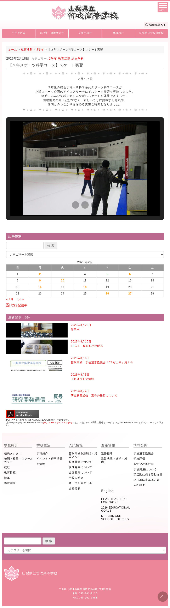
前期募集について (80, 461)
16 (40, 287)
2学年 (53, 58)
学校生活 (43, 445)
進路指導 (107, 453)
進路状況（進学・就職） (114, 460)
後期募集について (80, 467)
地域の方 (118, 32)
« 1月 (9, 299)
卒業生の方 (85, 32)
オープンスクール (80, 483)
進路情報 (108, 445)
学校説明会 (76, 477)
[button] (75, 205)
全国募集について (80, 472)
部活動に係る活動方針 (148, 474)
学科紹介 (42, 453)
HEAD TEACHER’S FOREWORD (114, 500)
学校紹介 (11, 445)
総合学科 (78, 58)
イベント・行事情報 (49, 458)
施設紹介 (10, 483)
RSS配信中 (19, 305)
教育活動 (64, 58)
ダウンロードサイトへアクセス (59, 422)
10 (62, 280)
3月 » (20, 299)
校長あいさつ (13, 453)
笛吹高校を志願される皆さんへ (83, 455)
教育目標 (10, 472)
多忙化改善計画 (144, 464)
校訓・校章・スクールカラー (18, 460)
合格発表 (74, 488)
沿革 (7, 477)
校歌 (7, 467)
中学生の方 (19, 32)
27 (130, 293)
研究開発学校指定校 (151, 32)
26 (107, 293)
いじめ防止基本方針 (147, 479)
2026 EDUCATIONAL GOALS (115, 509)
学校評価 (139, 458)
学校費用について (145, 469)
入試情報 (76, 445)
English (107, 491)
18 (85, 287)
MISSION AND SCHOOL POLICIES (115, 518)
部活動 (40, 464)
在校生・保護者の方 (52, 32)
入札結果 (139, 485)
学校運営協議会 (144, 453)
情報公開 (141, 445)
